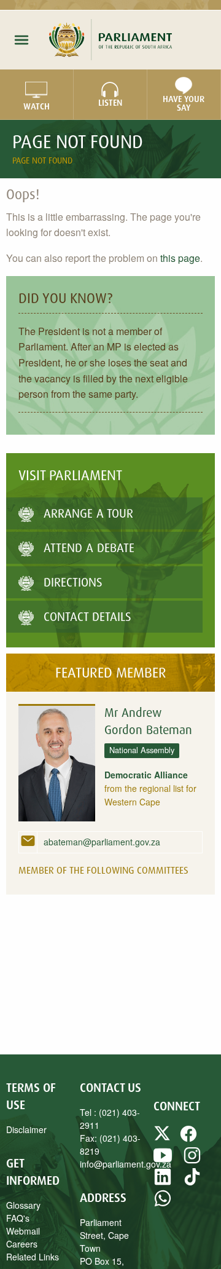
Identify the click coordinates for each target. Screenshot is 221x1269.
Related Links (32, 1257)
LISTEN (110, 102)
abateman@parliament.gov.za (100, 842)
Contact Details (87, 616)
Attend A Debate (89, 547)
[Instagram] (192, 1161)
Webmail (23, 1231)
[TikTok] (192, 1182)
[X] (163, 1139)
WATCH (36, 106)
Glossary (23, 1205)
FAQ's (17, 1218)
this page (180, 258)
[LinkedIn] (162, 1182)
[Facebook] (188, 1139)
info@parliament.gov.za (125, 1164)
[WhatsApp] (162, 1204)
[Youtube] (162, 1161)
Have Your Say (183, 103)
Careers (21, 1244)
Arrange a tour (88, 513)
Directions (73, 582)
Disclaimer (26, 1129)
